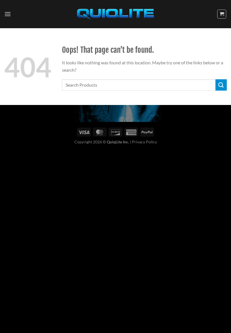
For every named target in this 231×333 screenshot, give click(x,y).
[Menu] (7, 14)
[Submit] (221, 84)
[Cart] (221, 14)
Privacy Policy (144, 141)
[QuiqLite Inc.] (115, 14)
